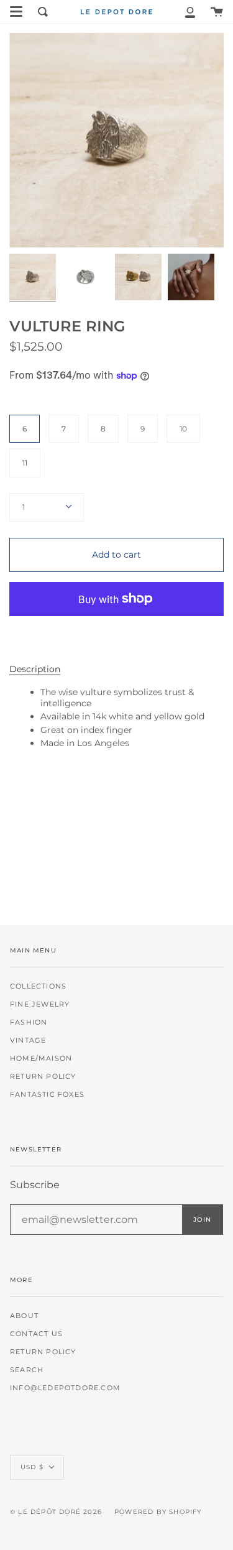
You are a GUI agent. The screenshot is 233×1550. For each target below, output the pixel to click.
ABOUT (24, 1316)
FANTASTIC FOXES (47, 1095)
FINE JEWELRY (40, 1004)
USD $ (32, 1467)
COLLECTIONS (38, 986)
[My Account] (190, 12)
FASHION (28, 1022)
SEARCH (26, 1370)
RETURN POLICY (43, 1077)
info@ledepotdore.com (65, 1388)
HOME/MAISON (41, 1058)
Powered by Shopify (158, 1512)
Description (34, 669)
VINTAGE (28, 1040)
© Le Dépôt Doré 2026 (56, 1512)
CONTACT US (36, 1334)
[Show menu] (16, 11)
